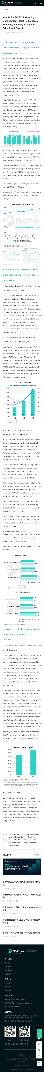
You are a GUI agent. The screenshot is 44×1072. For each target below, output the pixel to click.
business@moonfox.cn (19, 999)
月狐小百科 (8, 970)
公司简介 (8, 963)
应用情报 (8, 990)
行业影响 (8, 974)
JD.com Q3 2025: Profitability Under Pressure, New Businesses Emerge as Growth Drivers (23, 842)
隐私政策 (22, 1055)
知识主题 (8, 986)
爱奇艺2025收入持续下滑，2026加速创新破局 (21, 932)
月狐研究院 (8, 966)
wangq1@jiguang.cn (25, 1003)
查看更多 (37, 854)
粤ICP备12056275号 (22, 1065)
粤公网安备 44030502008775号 (22, 1069)
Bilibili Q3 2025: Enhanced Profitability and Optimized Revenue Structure (24, 835)
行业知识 (8, 983)
